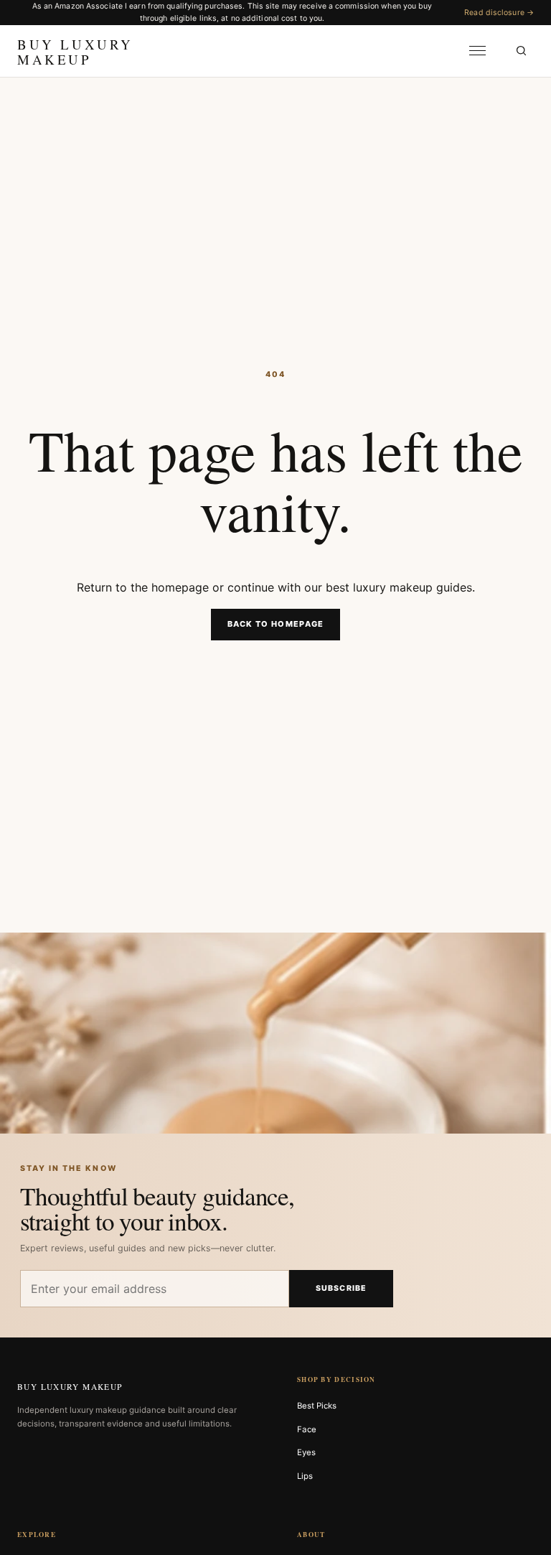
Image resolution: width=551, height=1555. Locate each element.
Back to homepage (275, 624)
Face (306, 1429)
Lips (305, 1476)
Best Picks (316, 1406)
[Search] (520, 50)
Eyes (306, 1452)
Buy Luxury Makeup (70, 1386)
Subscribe (341, 1288)
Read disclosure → (499, 12)
